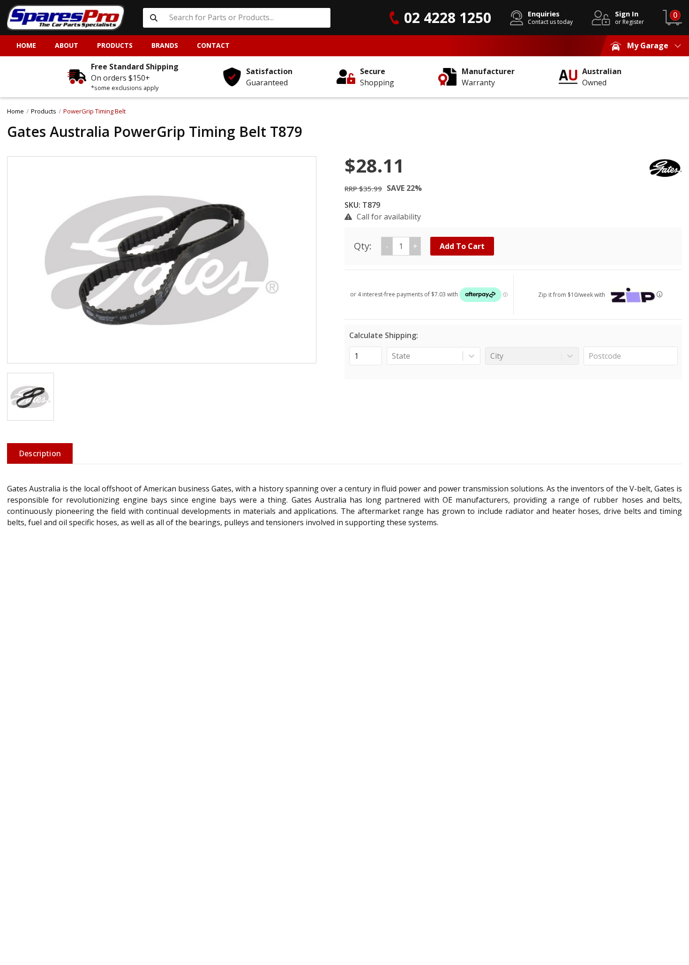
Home (15, 111)
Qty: (386, 246)
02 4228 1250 (447, 17)
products (43, 111)
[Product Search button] (154, 18)
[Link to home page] (65, 17)
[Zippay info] (659, 294)
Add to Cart (462, 246)
